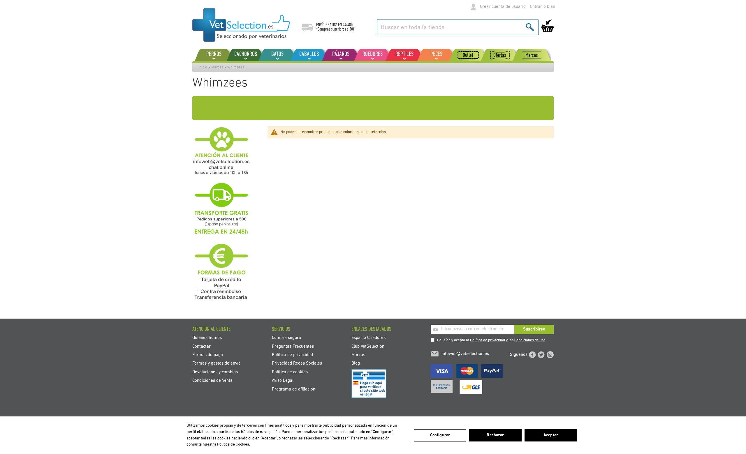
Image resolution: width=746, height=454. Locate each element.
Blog (355, 363)
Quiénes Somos (207, 338)
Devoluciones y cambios (215, 372)
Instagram (550, 354)
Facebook (532, 354)
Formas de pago (207, 355)
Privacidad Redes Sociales (297, 363)
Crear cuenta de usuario (503, 7)
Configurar (440, 435)
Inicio (203, 67)
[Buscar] (530, 27)
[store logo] (241, 25)
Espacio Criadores (368, 338)
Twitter (541, 354)
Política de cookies (290, 372)
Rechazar (495, 435)
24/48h (348, 25)
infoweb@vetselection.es (465, 354)
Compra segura (286, 338)
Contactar (201, 346)
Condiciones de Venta (212, 381)
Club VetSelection (367, 346)
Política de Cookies (233, 444)
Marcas (217, 67)
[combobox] (458, 27)
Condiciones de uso (530, 340)
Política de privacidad (487, 340)
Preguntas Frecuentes (293, 346)
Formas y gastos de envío (216, 363)
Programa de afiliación (293, 389)
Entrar (536, 7)
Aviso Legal (282, 381)
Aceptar (550, 435)
